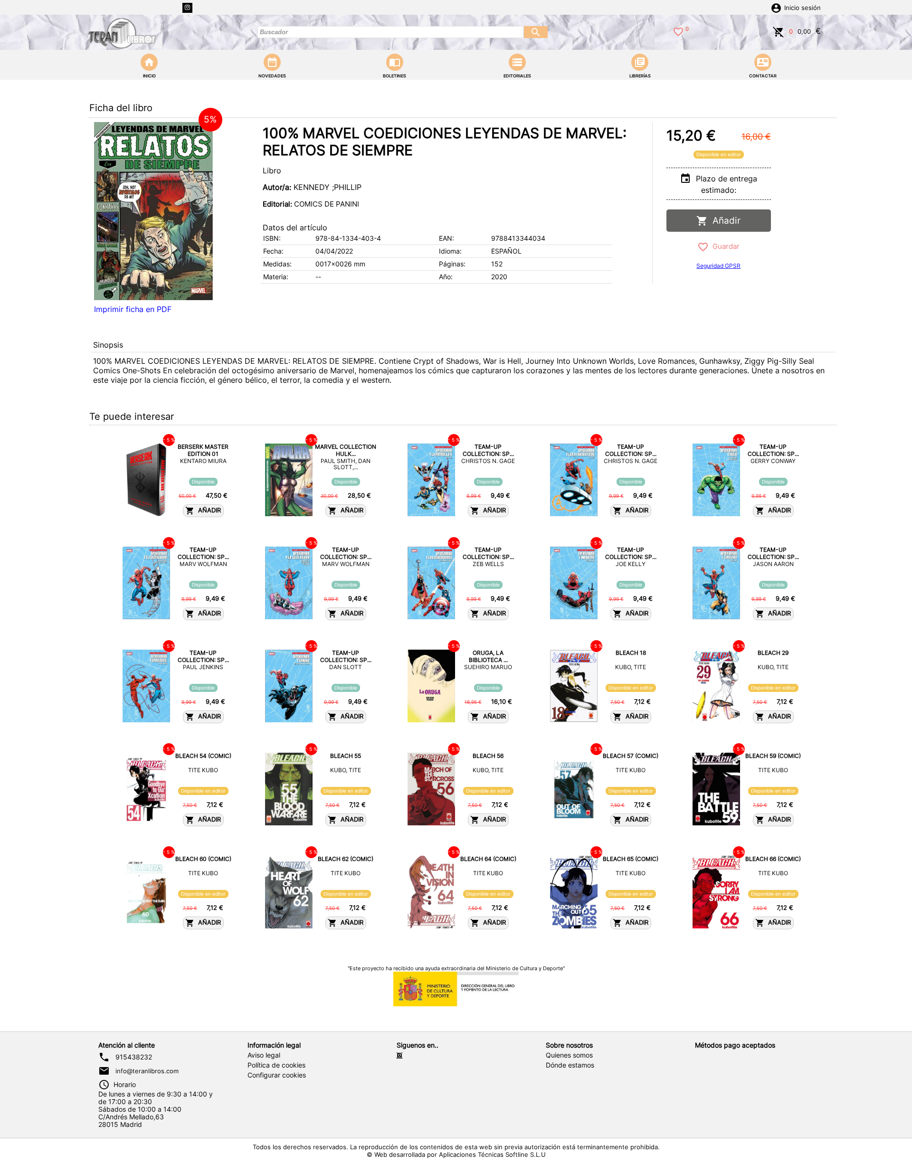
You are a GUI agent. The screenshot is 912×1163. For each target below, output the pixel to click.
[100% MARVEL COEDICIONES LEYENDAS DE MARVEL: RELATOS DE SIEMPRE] (153, 211)
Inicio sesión (802, 7)
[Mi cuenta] (776, 7)
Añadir (724, 220)
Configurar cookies (276, 1075)
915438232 (133, 1057)
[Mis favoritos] (678, 31)
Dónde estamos (570, 1065)
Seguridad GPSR (718, 265)
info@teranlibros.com (147, 1071)
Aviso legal (263, 1055)
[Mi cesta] (778, 31)
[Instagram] (187, 8)
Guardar (724, 246)
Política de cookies (276, 1065)
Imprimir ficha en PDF (132, 309)
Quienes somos (569, 1055)
